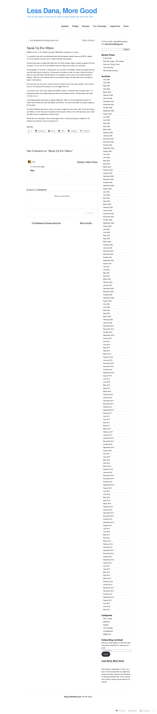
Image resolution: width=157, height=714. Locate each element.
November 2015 (108, 478)
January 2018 (107, 397)
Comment (90, 213)
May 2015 (106, 497)
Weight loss (107, 634)
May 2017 (106, 422)
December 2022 (108, 213)
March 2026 (107, 92)
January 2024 (107, 173)
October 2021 (107, 257)
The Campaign (99, 26)
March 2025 (107, 129)
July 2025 (106, 117)
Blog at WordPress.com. (73, 696)
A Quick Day (107, 58)
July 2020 (106, 304)
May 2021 (106, 273)
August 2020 (107, 301)
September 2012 (108, 597)
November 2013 (108, 553)
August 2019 (107, 338)
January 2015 (107, 510)
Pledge (75, 26)
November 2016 (108, 441)
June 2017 (106, 419)
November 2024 (108, 142)
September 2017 (108, 410)
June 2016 (106, 457)
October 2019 (107, 332)
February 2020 (108, 319)
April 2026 (106, 89)
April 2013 (106, 575)
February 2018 (108, 394)
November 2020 (108, 291)
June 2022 (106, 232)
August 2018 (107, 376)
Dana (126, 26)
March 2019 (107, 354)
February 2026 (108, 95)
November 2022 (108, 217)
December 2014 (108, 513)
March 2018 (107, 391)
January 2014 (107, 547)
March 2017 (107, 429)
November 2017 (108, 404)
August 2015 (107, 488)
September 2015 (108, 485)
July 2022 (106, 229)
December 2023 (108, 176)
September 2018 (108, 372)
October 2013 (107, 556)
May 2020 (106, 310)
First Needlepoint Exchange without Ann (44, 40)
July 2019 (106, 341)
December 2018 (108, 363)
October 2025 (107, 107)
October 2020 (107, 295)
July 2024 (106, 154)
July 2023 (106, 192)
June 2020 (106, 307)
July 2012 (106, 603)
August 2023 (107, 189)
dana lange (51, 52)
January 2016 (107, 472)
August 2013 (107, 563)
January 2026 (107, 98)
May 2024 (106, 160)
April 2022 (106, 238)
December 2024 (108, 139)
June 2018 (106, 382)
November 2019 (108, 329)
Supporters (115, 26)
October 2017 (107, 407)
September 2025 (108, 111)
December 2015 (108, 475)
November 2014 (108, 516)
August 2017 (107, 413)
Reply (32, 170)
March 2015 (107, 503)
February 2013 (108, 581)
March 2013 (107, 578)
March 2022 (107, 241)
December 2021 (108, 251)
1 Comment (75, 52)
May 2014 (106, 535)
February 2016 (108, 469)
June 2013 (106, 569)
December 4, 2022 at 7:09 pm (87, 162)
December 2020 (108, 288)
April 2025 (106, 126)
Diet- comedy (107, 618)
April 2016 (106, 463)
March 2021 (107, 279)
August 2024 (107, 151)
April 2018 (106, 388)
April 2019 (106, 351)
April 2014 (106, 538)
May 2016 (106, 460)
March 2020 (107, 316)
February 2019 (108, 357)
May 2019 (106, 347)
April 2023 (106, 201)
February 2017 (108, 432)
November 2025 (108, 104)
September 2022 (108, 223)
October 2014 (107, 519)
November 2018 (108, 366)
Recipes (85, 26)
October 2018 (107, 369)
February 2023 (108, 207)
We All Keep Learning (110, 70)
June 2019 (106, 344)
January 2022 (107, 248)
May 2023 (106, 198)
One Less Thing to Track (111, 64)
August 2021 (107, 263)
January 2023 (107, 210)
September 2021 (108, 260)
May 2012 (106, 609)
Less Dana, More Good (62, 10)
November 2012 (108, 591)
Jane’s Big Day (108, 67)
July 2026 (106, 79)
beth (33, 161)
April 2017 (106, 425)
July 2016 (106, 453)
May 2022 (106, 235)
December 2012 (108, 588)
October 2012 (107, 594)
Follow (106, 654)
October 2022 (107, 220)
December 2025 (108, 101)
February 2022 (108, 245)
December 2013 (108, 550)
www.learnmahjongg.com (114, 44)
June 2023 (106, 195)
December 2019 (108, 326)
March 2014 (107, 541)
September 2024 (108, 148)
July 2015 (106, 491)
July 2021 (106, 266)
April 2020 (106, 313)
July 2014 (106, 528)
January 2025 (107, 136)
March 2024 (107, 167)
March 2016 (107, 466)
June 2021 (106, 270)
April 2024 (106, 164)
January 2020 (107, 323)
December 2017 (108, 401)
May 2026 (106, 86)
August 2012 (107, 600)
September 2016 (108, 447)
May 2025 (106, 123)
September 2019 (108, 335)
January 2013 (107, 584)
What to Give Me (88, 40)
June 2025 (106, 120)
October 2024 (107, 145)
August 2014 (107, 525)
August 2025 (107, 114)
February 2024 (108, 170)
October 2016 (107, 444)
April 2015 (106, 500)
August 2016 (107, 450)
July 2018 (106, 379)
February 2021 (108, 282)
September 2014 (108, 522)
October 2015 (107, 482)
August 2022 (107, 226)
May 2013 (106, 572)
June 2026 (106, 82)
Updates (65, 26)
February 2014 (108, 544)
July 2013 (106, 566)
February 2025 (108, 132)
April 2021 (106, 276)
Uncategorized (67, 52)
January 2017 (107, 435)
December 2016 (108, 438)
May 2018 (106, 385)
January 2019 (107, 360)
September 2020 (108, 298)
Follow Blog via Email (112, 639)
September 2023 (108, 185)
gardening (106, 621)
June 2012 (106, 606)
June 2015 (106, 494)
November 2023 (108, 179)
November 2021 (108, 254)
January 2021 (107, 285)
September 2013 (108, 560)
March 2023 (107, 204)
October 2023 (107, 182)
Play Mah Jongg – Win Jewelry (113, 61)
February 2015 (108, 506)
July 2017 (106, 416)
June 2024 (106, 157)
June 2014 (106, 531)
